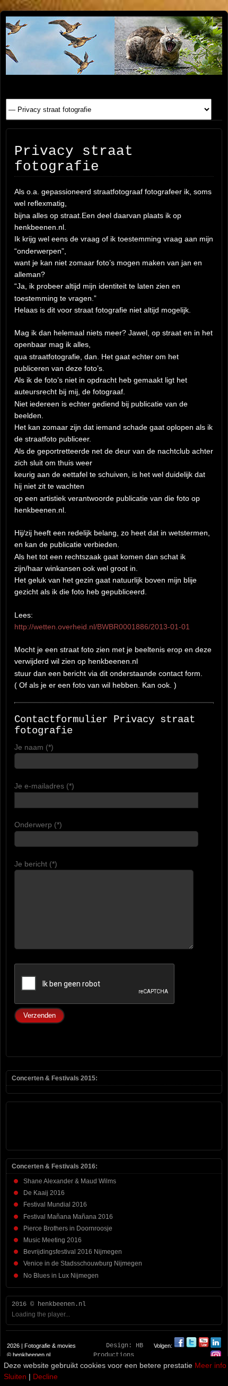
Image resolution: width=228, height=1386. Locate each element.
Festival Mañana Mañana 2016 (68, 1216)
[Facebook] (180, 1345)
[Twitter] (192, 1345)
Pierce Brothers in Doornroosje (67, 1228)
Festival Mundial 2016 (55, 1204)
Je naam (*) (34, 747)
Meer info (210, 1365)
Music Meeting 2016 (52, 1240)
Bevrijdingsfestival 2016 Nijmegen (72, 1251)
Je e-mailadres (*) (44, 786)
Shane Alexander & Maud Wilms (69, 1181)
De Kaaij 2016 (44, 1193)
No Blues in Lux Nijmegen (61, 1275)
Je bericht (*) (35, 864)
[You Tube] (203, 1345)
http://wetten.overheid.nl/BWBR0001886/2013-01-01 (102, 626)
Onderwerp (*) (38, 824)
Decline (45, 1376)
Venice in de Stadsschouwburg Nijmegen (82, 1263)
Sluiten (15, 1376)
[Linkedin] (216, 1345)
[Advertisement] (73, 1123)
